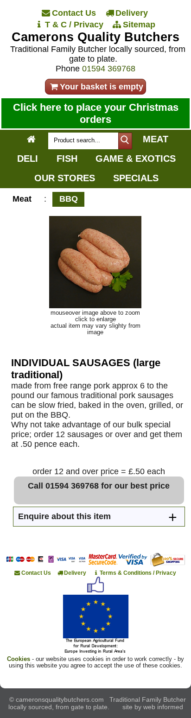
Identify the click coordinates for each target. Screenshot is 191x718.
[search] (125, 141)
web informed (163, 707)
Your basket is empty (101, 86)
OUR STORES (64, 178)
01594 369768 (108, 68)
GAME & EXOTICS (136, 158)
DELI (27, 158)
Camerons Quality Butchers (95, 37)
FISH (67, 158)
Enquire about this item (64, 516)
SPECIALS (136, 178)
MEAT (155, 139)
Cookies (18, 659)
